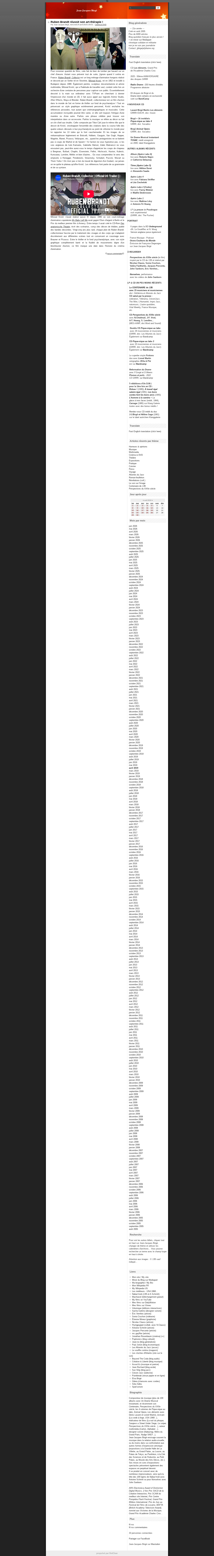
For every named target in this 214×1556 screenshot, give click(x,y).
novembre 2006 (136, 1187)
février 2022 (134, 672)
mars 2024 (133, 602)
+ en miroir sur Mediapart (140, 40)
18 (147, 510)
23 (137, 513)
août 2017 (133, 824)
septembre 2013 (136, 956)
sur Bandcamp (146, 378)
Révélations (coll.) (137, 480)
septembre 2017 (136, 821)
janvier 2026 (134, 540)
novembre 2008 (136, 1119)
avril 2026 (133, 531)
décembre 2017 (136, 813)
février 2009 (134, 1111)
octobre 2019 (135, 751)
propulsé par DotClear (107, 1553)
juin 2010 (133, 1066)
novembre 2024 (136, 579)
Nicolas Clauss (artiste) (142, 1322)
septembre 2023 (136, 619)
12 (152, 508)
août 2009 (133, 1094)
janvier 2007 (134, 1181)
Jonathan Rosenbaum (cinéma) (146, 1336)
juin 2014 (133, 931)
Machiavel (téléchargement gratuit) (147, 1297)
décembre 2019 (136, 745)
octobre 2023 (135, 616)
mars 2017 (133, 838)
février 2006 (134, 1212)
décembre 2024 (136, 577)
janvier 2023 (134, 641)
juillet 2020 (134, 726)
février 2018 (134, 807)
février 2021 (134, 706)
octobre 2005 (135, 1223)
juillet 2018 (134, 793)
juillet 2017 (134, 827)
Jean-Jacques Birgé (86, 10)
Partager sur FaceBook (139, 1538)
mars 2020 (133, 737)
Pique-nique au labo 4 (141, 121)
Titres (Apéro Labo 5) (140, 165)
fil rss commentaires (138, 1527)
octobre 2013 (135, 953)
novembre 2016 (136, 849)
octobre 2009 (135, 1088)
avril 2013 (133, 970)
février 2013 (134, 976)
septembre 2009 (136, 1091)
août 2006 (133, 1195)
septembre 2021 (136, 686)
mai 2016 (133, 866)
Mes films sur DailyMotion (144, 1302)
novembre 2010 (136, 1052)
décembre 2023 (136, 610)
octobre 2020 (135, 717)
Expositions (134, 460)
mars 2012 (133, 1007)
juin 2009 (133, 1099)
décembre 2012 (136, 981)
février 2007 (134, 1178)
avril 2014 (133, 936)
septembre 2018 (136, 787)
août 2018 (133, 790)
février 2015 (134, 908)
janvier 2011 (134, 1046)
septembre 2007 (136, 1159)
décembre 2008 (136, 1116)
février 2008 (134, 1145)
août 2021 (133, 689)
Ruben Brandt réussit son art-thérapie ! (77, 22)
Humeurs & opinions (138, 446)
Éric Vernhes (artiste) (141, 1313)
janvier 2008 (134, 1147)
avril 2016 (133, 869)
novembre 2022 (136, 647)
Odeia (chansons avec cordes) (146, 1381)
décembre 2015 (136, 880)
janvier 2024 (134, 607)
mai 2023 (133, 630)
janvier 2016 (134, 877)
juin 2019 (133, 762)
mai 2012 (133, 1001)
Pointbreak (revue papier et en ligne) (148, 1375)
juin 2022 (133, 661)
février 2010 (134, 1077)
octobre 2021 (135, 683)
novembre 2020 (136, 714)
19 (152, 510)
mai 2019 (133, 765)
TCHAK (133, 140)
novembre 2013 (136, 951)
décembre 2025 (136, 543)
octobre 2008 (135, 1122)
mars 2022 (133, 669)
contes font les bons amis (141, 395)
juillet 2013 (134, 962)
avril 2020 (133, 734)
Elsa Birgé (136, 1378)
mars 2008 (133, 1142)
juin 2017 (133, 830)
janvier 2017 (134, 844)
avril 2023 (133, 633)
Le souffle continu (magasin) (145, 1350)
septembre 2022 (136, 652)
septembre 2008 (136, 1125)
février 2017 (134, 841)
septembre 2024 (136, 585)
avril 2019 (133, 768)
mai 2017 (133, 832)
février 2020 (134, 740)
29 (133, 515)
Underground (155, 226)
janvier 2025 (134, 574)
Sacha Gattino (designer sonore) (146, 1311)
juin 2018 (133, 796)
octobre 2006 (135, 1190)
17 (143, 510)
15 (133, 510)
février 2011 (134, 1043)
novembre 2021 (136, 681)
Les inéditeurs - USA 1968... (145, 1291)
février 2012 (134, 1010)
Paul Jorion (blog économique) (145, 1345)
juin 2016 (133, 863)
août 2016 (133, 858)
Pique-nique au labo (150, 328)
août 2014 (133, 925)
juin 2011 (133, 1032)
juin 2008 (133, 1133)
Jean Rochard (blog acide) (144, 1367)
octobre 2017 (135, 818)
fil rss (131, 1524)
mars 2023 (133, 636)
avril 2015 (133, 903)
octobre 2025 (135, 548)
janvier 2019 (134, 776)
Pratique (132, 463)
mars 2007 (133, 1175)
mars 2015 (133, 906)
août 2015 (133, 891)
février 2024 (134, 605)
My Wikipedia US (140, 1288)
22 (133, 513)
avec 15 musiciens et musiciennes (145, 290)
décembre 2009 (136, 1083)
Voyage (132, 472)
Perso (131, 469)
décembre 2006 (136, 1184)
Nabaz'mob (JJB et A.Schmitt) (145, 1294)
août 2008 (133, 1128)
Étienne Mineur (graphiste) (144, 1319)
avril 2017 (133, 835)
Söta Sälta (137, 1384)
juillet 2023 (134, 624)
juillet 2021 (134, 692)
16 (137, 510)
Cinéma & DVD (100, 25)
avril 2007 (133, 1173)
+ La (153, 397)
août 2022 (133, 655)
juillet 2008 (134, 1131)
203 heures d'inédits (154, 84)
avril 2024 (133, 599)
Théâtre (132, 458)
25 (147, 513)
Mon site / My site (140, 1277)
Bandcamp (148, 336)
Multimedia (134, 452)
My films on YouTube (141, 1300)
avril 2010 (133, 1071)
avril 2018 (133, 802)
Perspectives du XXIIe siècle (146, 315)
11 (147, 508)
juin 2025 (133, 560)
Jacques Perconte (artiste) (144, 1330)
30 (137, 515)
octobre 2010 (135, 1055)
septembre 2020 (136, 720)
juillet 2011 (133, 1029)
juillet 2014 (134, 928)
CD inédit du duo (143, 411)
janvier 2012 (134, 1012)
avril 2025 (133, 565)
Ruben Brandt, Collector (69, 77)
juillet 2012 (134, 995)
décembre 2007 (136, 1150)
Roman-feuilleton (136, 477)
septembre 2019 (136, 754)
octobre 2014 (135, 920)
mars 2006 (133, 1209)
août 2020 (133, 723)
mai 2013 (133, 967)
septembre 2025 (136, 551)
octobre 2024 (135, 582)
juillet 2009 (134, 1097)
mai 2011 (133, 1035)
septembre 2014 (136, 922)
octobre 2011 (135, 1021)
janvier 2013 (134, 979)
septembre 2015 (136, 889)
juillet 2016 (134, 861)
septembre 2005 (136, 1226)
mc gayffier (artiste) (141, 1333)
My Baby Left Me (80, 220)
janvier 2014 (134, 945)
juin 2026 (133, 526)
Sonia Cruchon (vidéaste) (143, 1316)
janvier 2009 (134, 1114)
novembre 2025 (136, 546)
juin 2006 (133, 1201)
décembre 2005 (136, 1218)
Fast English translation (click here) (145, 62)
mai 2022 (133, 664)
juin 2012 (133, 998)
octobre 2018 (135, 785)
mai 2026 (133, 529)
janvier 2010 (134, 1080)
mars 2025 (133, 568)
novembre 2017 (136, 815)
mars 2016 (133, 872)
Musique (133, 449)
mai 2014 (133, 934)
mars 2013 (133, 973)
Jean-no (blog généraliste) (143, 1342)
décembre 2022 (136, 644)
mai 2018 (133, 799)
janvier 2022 (134, 675)
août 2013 (133, 959)
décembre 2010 (136, 1049)
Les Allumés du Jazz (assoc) (145, 1347)
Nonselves (135, 274)
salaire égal (134, 392)
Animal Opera (143, 129)
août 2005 (133, 1229)
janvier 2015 (134, 911)
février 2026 (134, 537)
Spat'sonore (137, 1387)
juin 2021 (133, 695)
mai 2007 (133, 1170)
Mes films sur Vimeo (141, 1305)
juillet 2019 (134, 759)
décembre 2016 (136, 846)
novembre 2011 (136, 1018)
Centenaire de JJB (137, 486)
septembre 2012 (136, 990)
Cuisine (132, 466)
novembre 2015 (136, 883)
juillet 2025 (134, 557)
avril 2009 (133, 1105)
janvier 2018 (134, 810)
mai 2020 (133, 731)
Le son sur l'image (137, 483)
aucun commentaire (114, 253)
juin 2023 (133, 627)
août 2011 (133, 1026)
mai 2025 (133, 562)
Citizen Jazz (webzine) (142, 1373)
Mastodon (155, 1544)
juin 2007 (133, 1167)
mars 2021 (133, 703)
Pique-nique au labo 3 (143, 341)
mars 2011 (133, 1040)
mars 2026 (133, 534)
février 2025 (134, 571)
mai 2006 (133, 1204)
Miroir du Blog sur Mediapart (145, 1280)
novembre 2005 (136, 1220)
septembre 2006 (136, 1192)
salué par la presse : (142, 296)
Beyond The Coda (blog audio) (145, 1359)
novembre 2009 (136, 1086)
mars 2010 (133, 1074)
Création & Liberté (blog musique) (147, 1361)
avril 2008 (133, 1139)
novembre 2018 (136, 782)
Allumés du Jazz (136, 475)
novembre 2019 (136, 748)
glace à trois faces (137, 400)
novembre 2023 (136, 613)
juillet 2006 (134, 1198)
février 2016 (134, 875)
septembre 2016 (136, 855)
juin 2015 (133, 897)
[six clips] (128, 269)
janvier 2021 (134, 709)
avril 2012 (133, 1004)
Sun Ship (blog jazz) (141, 1370)
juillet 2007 (134, 1164)
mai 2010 (133, 1069)
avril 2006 (133, 1206)
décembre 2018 (136, 779)
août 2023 (133, 622)
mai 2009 (133, 1102)
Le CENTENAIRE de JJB (141, 287)
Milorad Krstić (95, 81)
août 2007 (133, 1161)
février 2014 (134, 942)
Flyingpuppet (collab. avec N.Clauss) (148, 1325)
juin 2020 (133, 728)
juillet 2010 (134, 1063)
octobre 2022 (135, 650)
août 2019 (133, 756)
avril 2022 (133, 666)
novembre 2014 (136, 917)
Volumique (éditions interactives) (147, 1308)
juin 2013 (133, 965)
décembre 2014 (136, 914)
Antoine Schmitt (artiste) (143, 1328)
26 (152, 513)
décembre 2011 (136, 1015)
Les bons (152, 392)
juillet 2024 (134, 591)
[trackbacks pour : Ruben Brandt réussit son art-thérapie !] (123, 253)
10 (143, 508)
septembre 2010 (136, 1057)
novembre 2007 (136, 1153)
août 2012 (133, 993)
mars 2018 (133, 804)
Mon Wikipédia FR (140, 1285)
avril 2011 (133, 1038)
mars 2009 (133, 1108)
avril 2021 (133, 700)
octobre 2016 (135, 852)
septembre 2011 (136, 1024)
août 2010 (133, 1060)
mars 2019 (133, 771)
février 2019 (134, 773)
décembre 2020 (136, 711)
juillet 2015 (134, 894)
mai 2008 (133, 1136)
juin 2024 (133, 593)
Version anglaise (137, 232)
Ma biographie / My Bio (142, 1283)
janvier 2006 (134, 1215)
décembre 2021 (136, 678)
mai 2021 (133, 697)
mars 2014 (133, 939)
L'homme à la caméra (139, 397)
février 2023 (134, 638)
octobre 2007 (135, 1156)
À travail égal (151, 389)
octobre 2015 (135, 886)
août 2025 (133, 554)
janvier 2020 (134, 742)
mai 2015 (133, 900)
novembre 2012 (136, 984)
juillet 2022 (134, 658)
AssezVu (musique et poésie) (145, 1364)
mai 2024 (133, 596)
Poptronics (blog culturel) (143, 1339)
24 (143, 513)
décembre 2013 (136, 948)
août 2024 (133, 588)
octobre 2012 (135, 987)
